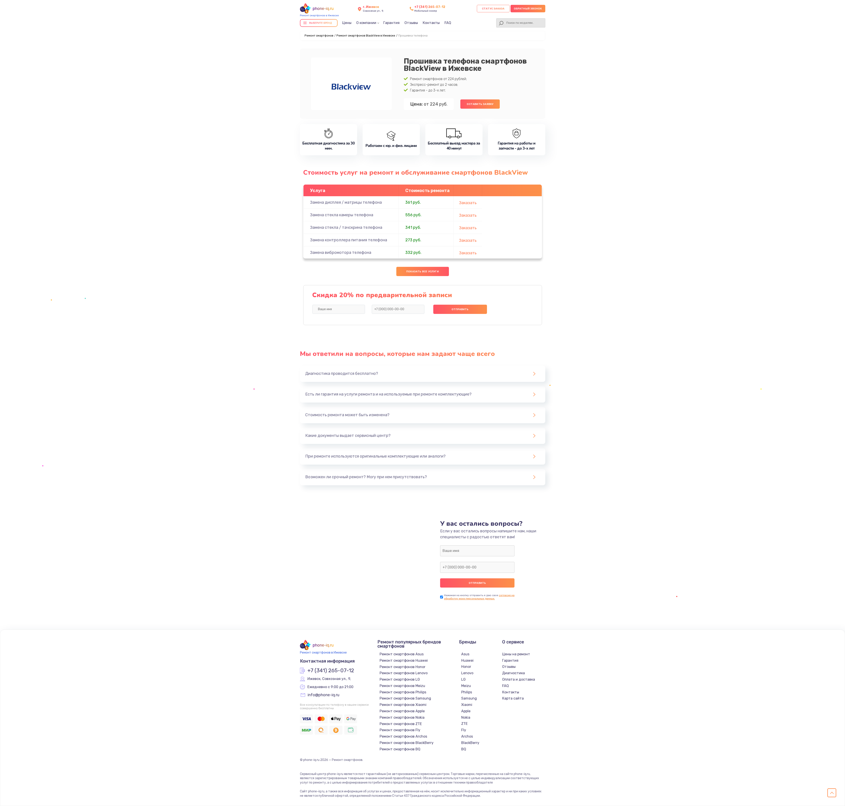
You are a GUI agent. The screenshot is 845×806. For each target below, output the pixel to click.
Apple (465, 711)
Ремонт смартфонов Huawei (404, 660)
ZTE (464, 724)
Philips (466, 692)
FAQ (448, 23)
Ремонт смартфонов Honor (402, 667)
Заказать (468, 202)
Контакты (431, 23)
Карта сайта (513, 698)
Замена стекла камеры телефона (341, 214)
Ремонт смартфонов (319, 35)
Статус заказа (493, 8)
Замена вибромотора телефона (340, 252)
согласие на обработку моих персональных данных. (479, 597)
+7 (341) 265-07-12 (429, 7)
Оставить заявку (480, 104)
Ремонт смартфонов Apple (402, 711)
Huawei (467, 660)
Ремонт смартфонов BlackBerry (407, 743)
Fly (463, 730)
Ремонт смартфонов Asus (402, 654)
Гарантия (391, 23)
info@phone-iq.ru (323, 695)
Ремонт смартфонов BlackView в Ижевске (365, 35)
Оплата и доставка (518, 679)
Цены (346, 23)
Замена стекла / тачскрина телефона (346, 227)
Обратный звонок (528, 8)
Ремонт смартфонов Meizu (402, 686)
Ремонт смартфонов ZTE (401, 724)
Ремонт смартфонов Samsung (405, 698)
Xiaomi (466, 705)
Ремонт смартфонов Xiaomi (403, 705)
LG (463, 679)
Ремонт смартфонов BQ (400, 749)
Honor (466, 667)
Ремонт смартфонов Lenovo (404, 673)
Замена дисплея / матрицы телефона (346, 202)
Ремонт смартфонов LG (400, 679)
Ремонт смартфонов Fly (400, 730)
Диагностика (513, 673)
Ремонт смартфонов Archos (403, 736)
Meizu (466, 686)
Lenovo (467, 673)
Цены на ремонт (516, 654)
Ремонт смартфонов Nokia (402, 717)
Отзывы (411, 23)
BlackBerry (470, 743)
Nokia (465, 717)
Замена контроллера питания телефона (348, 240)
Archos (467, 736)
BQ (463, 749)
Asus (465, 654)
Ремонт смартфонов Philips (403, 692)
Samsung (469, 698)
